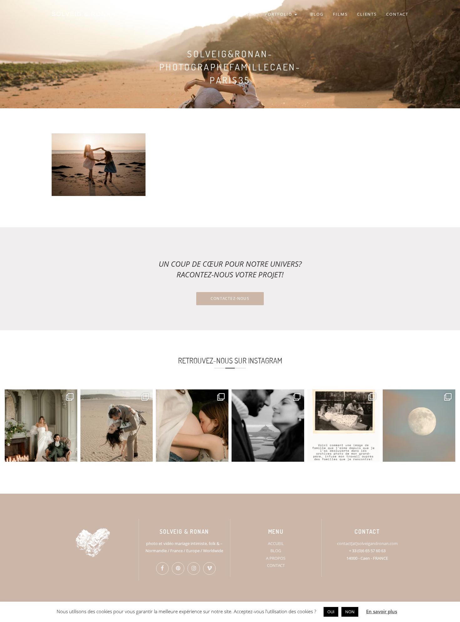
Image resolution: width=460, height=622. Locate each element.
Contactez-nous (230, 298)
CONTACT (397, 14)
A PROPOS (275, 558)
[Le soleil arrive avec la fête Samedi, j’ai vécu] (116, 425)
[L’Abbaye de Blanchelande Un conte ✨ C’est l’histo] (41, 425)
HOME (229, 14)
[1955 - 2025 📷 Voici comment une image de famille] (343, 425)
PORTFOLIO (279, 14)
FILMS (340, 14)
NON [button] (350, 611)
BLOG (317, 14)
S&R (250, 14)
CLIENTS (367, 14)
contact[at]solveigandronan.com (367, 543)
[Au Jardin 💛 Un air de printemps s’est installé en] (192, 425)
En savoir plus (381, 611)
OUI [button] (331, 611)
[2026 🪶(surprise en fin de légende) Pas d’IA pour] (419, 425)
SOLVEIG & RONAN (84, 14)
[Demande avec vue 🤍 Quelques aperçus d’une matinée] (268, 425)
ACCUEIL (276, 543)
